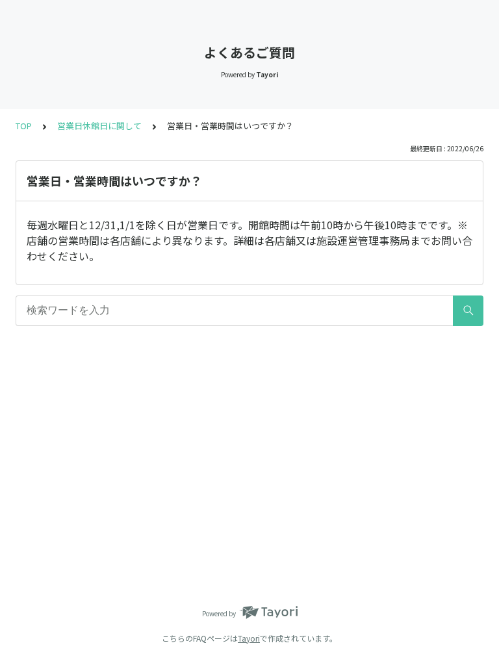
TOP (24, 125)
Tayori (249, 638)
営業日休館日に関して (99, 125)
